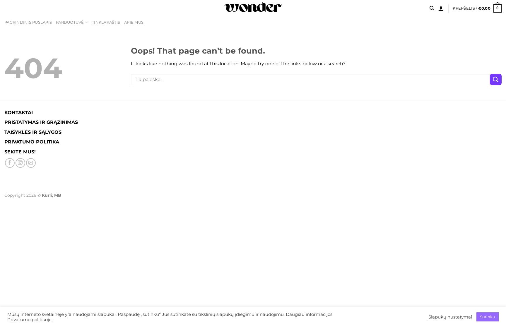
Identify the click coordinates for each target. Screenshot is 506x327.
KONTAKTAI (18, 112)
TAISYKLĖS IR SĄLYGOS (32, 132)
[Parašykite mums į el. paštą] (31, 163)
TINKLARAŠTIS (106, 22)
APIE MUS (133, 22)
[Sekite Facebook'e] (10, 163)
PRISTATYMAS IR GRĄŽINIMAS (41, 122)
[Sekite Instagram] (20, 163)
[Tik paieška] (432, 8)
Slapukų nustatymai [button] (450, 317)
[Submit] (496, 79)
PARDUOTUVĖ (70, 22)
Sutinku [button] (487, 316)
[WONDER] (253, 8)
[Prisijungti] (441, 8)
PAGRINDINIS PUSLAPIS (28, 22)
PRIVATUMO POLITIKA (31, 142)
